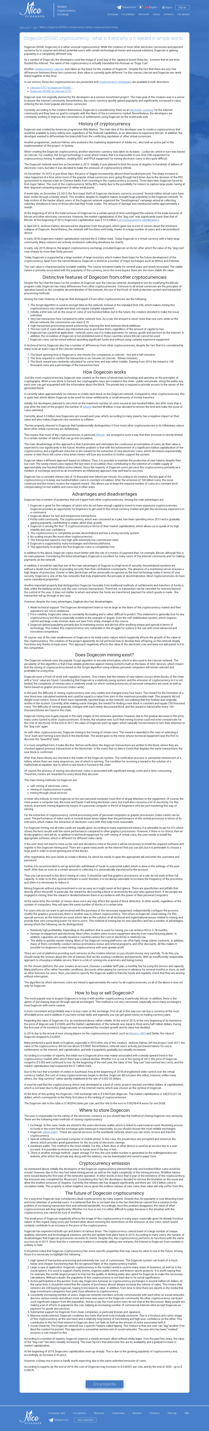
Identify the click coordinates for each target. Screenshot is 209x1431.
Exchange (113, 14)
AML (187, 1413)
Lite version (183, 14)
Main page (25, 27)
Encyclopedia (104, 1384)
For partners (128, 14)
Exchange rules (57, 1413)
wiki (35, 27)
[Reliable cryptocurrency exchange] (32, 9)
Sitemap (172, 1413)
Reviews (137, 1413)
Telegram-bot (60, 1419)
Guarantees (118, 1413)
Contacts (169, 14)
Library (156, 14)
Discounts (144, 14)
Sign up (182, 7)
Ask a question (85, 1419)
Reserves (99, 1413)
